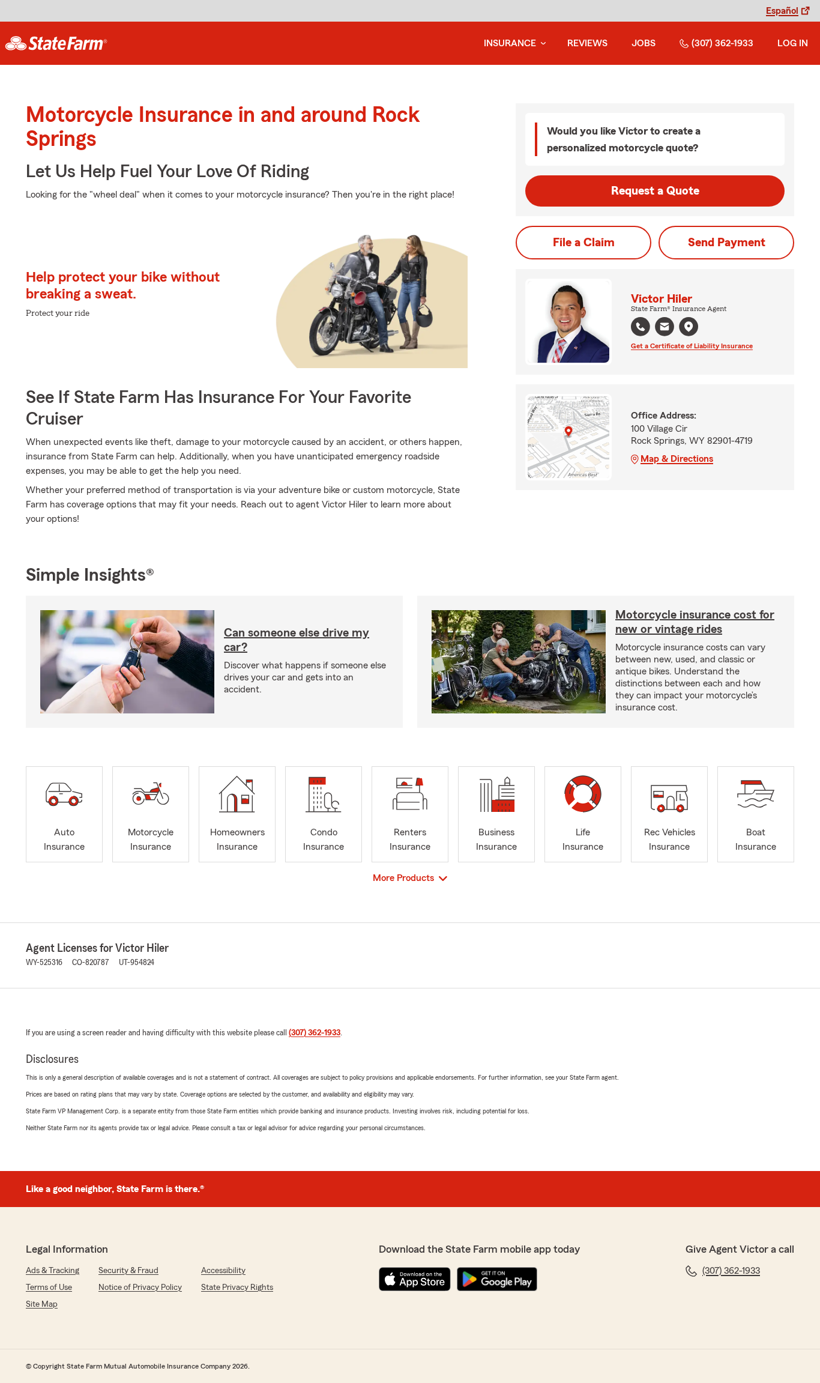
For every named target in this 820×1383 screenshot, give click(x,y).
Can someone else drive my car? (296, 640)
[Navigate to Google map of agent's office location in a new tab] (688, 326)
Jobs (644, 43)
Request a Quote (655, 191)
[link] (56, 43)
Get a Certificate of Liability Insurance (692, 346)
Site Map (42, 1304)
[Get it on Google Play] (497, 1279)
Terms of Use (49, 1287)
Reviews (587, 43)
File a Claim (584, 243)
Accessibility (223, 1270)
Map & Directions (677, 459)
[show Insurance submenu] (541, 43)
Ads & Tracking (52, 1270)
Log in (792, 43)
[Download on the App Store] (415, 1279)
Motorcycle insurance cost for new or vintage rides (694, 622)
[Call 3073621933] (640, 326)
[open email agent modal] (664, 328)
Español (782, 11)
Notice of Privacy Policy (140, 1287)
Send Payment (726, 243)
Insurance (510, 43)
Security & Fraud (128, 1270)
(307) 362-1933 (722, 43)
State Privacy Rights (237, 1287)
